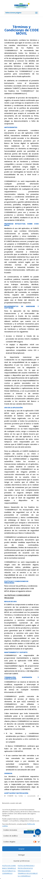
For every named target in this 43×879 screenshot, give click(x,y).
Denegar (21, 855)
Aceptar (21, 849)
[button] (40, 799)
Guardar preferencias (21, 861)
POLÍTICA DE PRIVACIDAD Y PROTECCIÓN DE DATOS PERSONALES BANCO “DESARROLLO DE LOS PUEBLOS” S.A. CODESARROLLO (28, 871)
